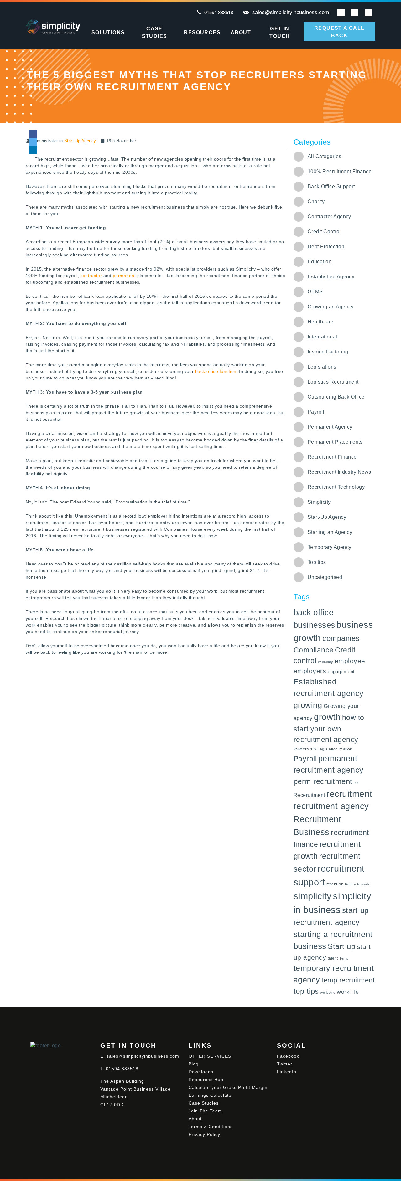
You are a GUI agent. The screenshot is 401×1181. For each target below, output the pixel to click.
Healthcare (321, 321)
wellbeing (327, 992)
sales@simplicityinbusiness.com (290, 12)
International (322, 336)
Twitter (284, 1063)
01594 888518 (218, 12)
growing (308, 705)
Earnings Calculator (211, 1095)
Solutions (108, 32)
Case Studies (154, 32)
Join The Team (205, 1110)
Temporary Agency (330, 547)
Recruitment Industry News (339, 472)
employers (310, 670)
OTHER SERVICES (210, 1056)
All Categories (324, 156)
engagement (341, 671)
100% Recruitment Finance (340, 171)
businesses (314, 625)
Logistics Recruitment (333, 381)
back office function (216, 371)
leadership (305, 748)
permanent (124, 275)
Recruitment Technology (336, 487)
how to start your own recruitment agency (329, 729)
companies (340, 638)
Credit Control (324, 231)
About (241, 32)
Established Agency (331, 276)
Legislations (322, 366)
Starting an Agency (330, 532)
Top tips (317, 562)
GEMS (315, 291)
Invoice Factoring (328, 351)
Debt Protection (326, 246)
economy (325, 662)
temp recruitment (348, 980)
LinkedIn (286, 1071)
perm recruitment (323, 781)
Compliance (314, 650)
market (346, 749)
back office (313, 612)
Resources (202, 32)
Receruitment (309, 795)
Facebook (288, 1056)
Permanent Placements (335, 442)
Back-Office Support (331, 186)
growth (327, 717)
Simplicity (319, 502)
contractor (91, 275)
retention (334, 884)
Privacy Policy (204, 1134)
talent (333, 958)
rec (356, 783)
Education (319, 261)
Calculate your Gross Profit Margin (228, 1087)
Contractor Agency (329, 216)
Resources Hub (206, 1079)
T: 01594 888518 (119, 1068)
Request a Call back (339, 31)
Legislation (327, 749)
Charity (316, 201)
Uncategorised (325, 577)
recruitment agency (331, 806)
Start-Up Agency (80, 140)
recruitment (349, 794)
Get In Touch (279, 32)
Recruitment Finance (332, 457)
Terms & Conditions (211, 1126)
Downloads (201, 1071)
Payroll (316, 412)
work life (348, 992)
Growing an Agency (331, 306)
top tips (306, 991)
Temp (343, 958)
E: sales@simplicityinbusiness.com (139, 1056)
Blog (194, 1063)
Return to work (357, 884)
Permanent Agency (330, 427)
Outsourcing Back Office (336, 397)
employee (350, 660)
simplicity (313, 896)
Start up (341, 946)
